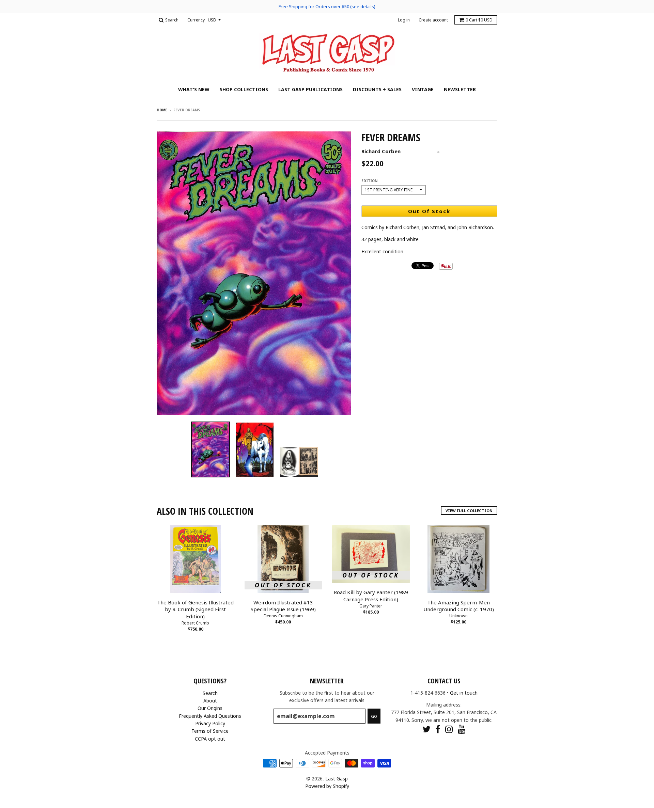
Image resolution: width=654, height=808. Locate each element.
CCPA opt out (210, 738)
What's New (193, 89)
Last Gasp (336, 778)
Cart (479, 20)
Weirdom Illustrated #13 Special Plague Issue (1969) (283, 606)
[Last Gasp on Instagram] (449, 729)
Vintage (423, 89)
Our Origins (210, 708)
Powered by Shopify (327, 786)
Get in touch (464, 693)
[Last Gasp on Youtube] (462, 729)
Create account (433, 20)
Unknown (458, 616)
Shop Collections (244, 89)
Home (162, 110)
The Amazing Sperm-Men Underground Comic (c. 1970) (458, 606)
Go (374, 716)
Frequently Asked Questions (210, 716)
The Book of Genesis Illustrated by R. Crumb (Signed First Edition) (195, 609)
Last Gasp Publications (310, 89)
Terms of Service (210, 731)
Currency (196, 20)
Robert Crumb (195, 623)
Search (210, 693)
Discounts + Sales (377, 89)
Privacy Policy (210, 723)
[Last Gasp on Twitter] (426, 729)
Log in (404, 20)
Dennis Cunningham (283, 616)
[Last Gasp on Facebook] (437, 729)
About (210, 700)
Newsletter (460, 89)
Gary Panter (370, 606)
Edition (369, 180)
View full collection (469, 510)
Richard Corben (381, 151)
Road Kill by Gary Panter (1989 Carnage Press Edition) (371, 596)
